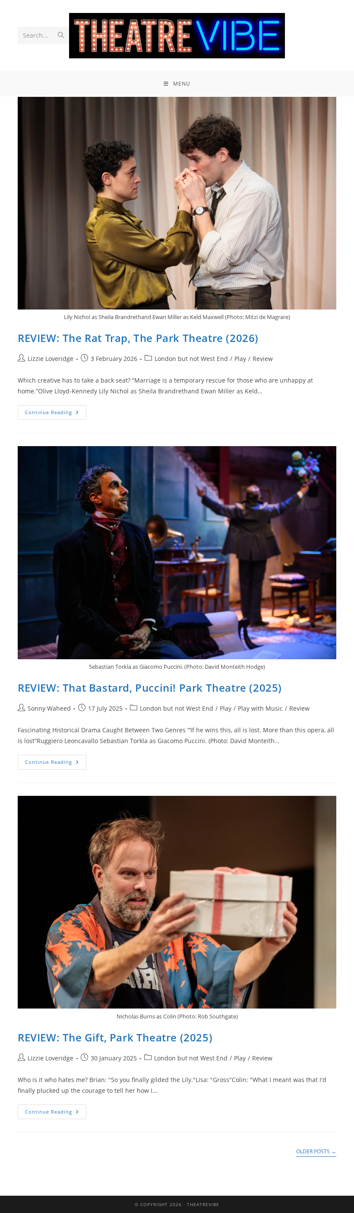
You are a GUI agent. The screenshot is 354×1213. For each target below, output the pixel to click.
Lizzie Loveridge (50, 358)
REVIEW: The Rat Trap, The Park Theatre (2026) (138, 338)
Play (240, 358)
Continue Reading (55, 410)
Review (263, 358)
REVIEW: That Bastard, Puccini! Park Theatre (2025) (150, 687)
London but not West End (191, 358)
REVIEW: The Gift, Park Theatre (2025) (115, 1037)
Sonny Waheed (49, 708)
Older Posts (316, 1152)
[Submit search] (61, 35)
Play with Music (260, 708)
